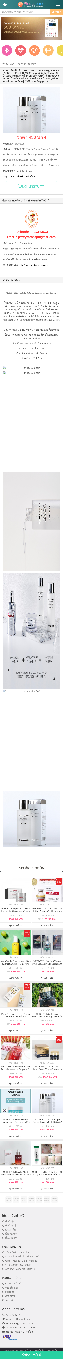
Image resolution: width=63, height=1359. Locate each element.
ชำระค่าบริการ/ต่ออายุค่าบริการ (21, 1261)
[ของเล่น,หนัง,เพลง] (48, 50)
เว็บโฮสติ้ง (10, 1292)
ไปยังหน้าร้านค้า (31, 186)
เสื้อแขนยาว (11, 1238)
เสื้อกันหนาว (11, 1234)
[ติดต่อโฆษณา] (8, 1199)
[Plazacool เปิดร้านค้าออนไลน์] (31, 4)
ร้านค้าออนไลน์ (13, 1283)
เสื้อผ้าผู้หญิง (11, 1225)
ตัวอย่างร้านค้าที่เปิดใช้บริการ (20, 1269)
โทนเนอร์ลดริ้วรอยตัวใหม (22, 176)
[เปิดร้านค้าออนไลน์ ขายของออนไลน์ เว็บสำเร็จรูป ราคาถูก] (31, 28)
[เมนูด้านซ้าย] (4, 5)
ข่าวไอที (9, 1300)
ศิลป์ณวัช (10, 1296)
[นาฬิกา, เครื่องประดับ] (34, 50)
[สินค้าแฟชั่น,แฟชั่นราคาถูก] (7, 50)
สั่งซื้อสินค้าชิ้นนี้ (31, 1355)
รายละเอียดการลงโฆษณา (18, 1265)
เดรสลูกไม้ (10, 1230)
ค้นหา (57, 12)
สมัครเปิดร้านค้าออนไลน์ (17, 1252)
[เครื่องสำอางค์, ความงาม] (20, 50)
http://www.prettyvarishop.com (34, 265)
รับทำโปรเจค (12, 1288)
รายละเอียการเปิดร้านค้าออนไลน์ (22, 1256)
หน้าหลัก (9, 64)
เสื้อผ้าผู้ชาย (11, 1221)
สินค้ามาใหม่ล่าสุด (27, 64)
